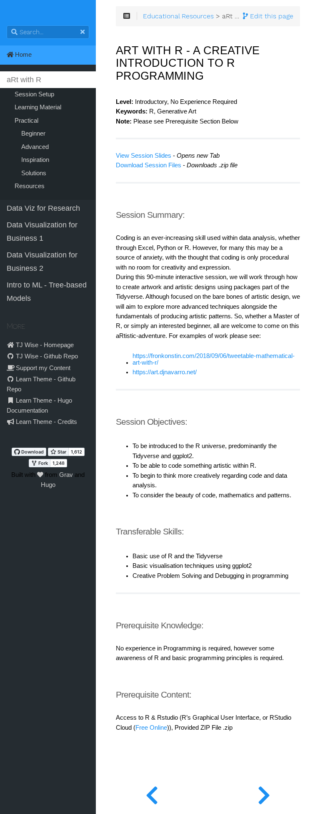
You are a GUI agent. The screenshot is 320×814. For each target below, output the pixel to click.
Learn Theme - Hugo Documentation (39, 405)
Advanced (35, 147)
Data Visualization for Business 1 (42, 231)
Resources (30, 186)
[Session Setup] (264, 793)
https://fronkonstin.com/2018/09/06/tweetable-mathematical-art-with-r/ (213, 359)
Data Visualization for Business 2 (42, 261)
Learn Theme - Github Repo (41, 384)
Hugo (48, 484)
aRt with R (24, 80)
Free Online (151, 727)
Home (22, 54)
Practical (26, 120)
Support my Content (42, 368)
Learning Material (38, 107)
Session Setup (34, 94)
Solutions (33, 173)
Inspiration (35, 159)
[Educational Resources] (152, 793)
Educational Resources (178, 16)
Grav (66, 474)
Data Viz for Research (43, 208)
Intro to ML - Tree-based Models (47, 291)
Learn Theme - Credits (45, 421)
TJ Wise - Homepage (44, 345)
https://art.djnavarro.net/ (164, 372)
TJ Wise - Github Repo (46, 356)
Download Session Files (148, 165)
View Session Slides (143, 155)
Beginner (33, 133)
